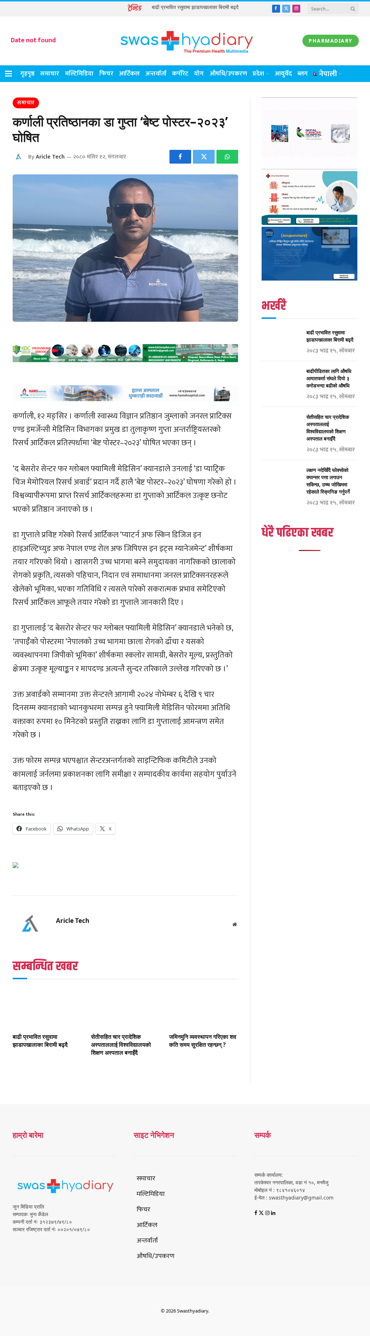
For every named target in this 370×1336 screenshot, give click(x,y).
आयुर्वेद (283, 73)
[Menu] (8, 74)
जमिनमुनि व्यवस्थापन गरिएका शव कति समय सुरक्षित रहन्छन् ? (202, 1041)
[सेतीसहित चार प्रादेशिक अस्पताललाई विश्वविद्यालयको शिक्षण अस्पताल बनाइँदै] (125, 1008)
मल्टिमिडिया (79, 73)
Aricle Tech (50, 157)
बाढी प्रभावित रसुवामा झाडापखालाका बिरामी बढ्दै (195, 7)
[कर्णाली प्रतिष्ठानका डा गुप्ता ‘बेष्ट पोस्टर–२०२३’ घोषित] (125, 248)
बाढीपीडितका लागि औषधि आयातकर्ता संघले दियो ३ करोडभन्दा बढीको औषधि (328, 378)
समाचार (49, 73)
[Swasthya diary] (185, 40)
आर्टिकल (129, 73)
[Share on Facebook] (180, 157)
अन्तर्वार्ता (156, 73)
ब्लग (302, 73)
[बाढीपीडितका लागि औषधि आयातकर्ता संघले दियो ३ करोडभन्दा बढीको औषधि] (281, 380)
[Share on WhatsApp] (227, 157)
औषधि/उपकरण (228, 73)
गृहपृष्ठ (27, 73)
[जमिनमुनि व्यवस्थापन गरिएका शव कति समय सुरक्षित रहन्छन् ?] (203, 1008)
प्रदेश (258, 73)
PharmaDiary (331, 40)
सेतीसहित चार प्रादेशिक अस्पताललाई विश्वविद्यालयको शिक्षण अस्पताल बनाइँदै (121, 1045)
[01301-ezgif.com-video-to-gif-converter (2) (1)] (309, 167)
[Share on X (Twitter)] (204, 157)
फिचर (106, 73)
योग (199, 73)
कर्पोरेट (180, 73)
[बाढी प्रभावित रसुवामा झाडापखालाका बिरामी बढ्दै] (47, 1008)
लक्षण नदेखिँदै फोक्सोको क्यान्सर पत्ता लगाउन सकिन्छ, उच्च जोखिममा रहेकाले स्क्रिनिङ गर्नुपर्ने (328, 481)
